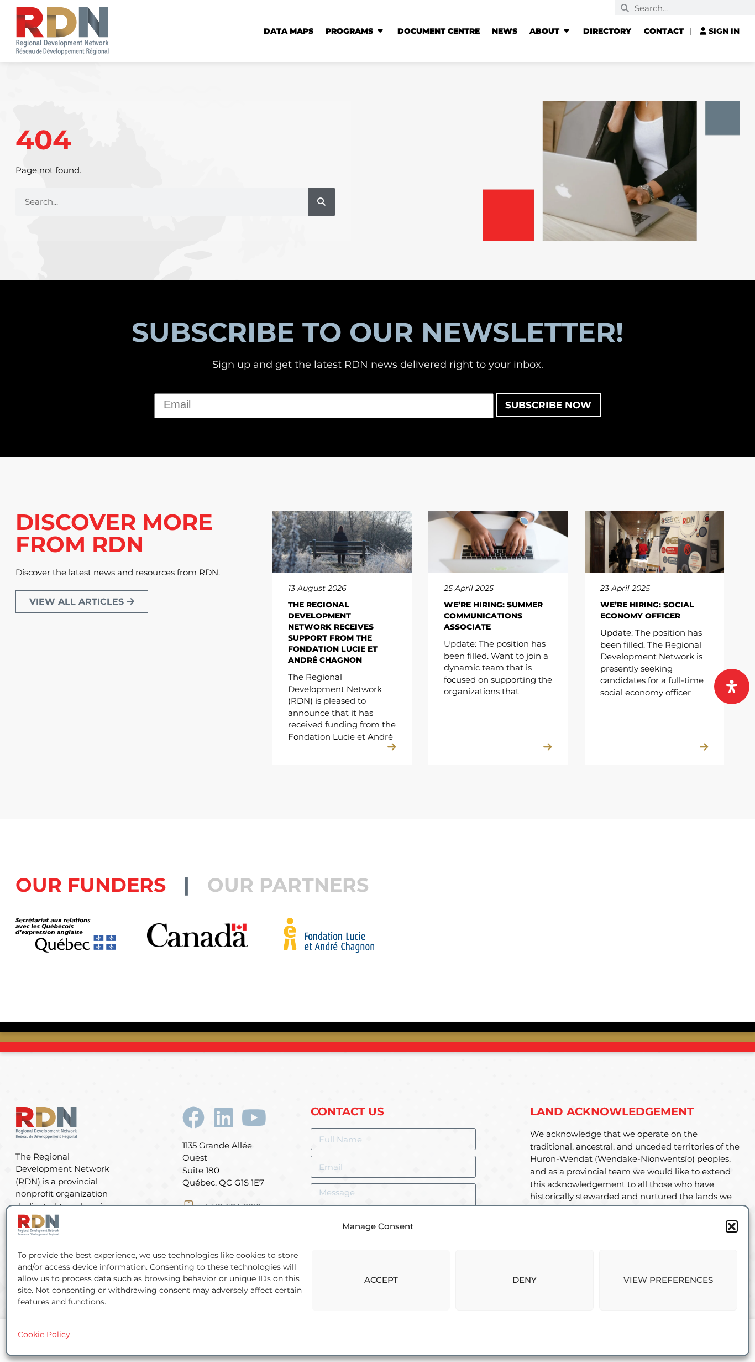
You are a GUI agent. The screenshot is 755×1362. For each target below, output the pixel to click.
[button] (731, 1226)
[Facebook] (193, 1117)
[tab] (111, 885)
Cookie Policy (44, 1334)
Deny (524, 1280)
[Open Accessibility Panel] (731, 686)
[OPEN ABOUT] (566, 31)
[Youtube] (254, 1117)
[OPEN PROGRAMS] (380, 31)
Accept (381, 1280)
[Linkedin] (224, 1117)
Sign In (723, 31)
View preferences (668, 1280)
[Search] (321, 202)
